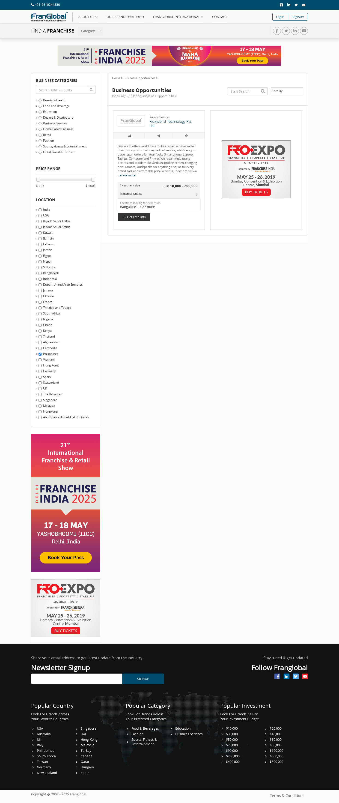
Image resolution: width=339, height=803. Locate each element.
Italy (40, 745)
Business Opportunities (139, 78)
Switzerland (51, 383)
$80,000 (276, 745)
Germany (49, 371)
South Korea (46, 756)
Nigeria (48, 319)
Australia (44, 734)
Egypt (47, 256)
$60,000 (276, 739)
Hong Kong (51, 365)
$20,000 (276, 728)
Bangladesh (51, 273)
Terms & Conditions (287, 795)
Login (280, 17)
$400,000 (233, 761)
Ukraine (48, 296)
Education (50, 112)
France (47, 302)
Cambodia (50, 348)
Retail (47, 135)
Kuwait (48, 233)
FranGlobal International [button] (177, 17)
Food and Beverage (56, 106)
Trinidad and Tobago (57, 308)
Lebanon (49, 244)
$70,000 (232, 745)
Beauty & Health (54, 100)
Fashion (48, 140)
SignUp (143, 679)
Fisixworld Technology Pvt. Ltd (170, 123)
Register (297, 17)
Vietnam (49, 359)
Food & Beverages (145, 728)
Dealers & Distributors (58, 117)
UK (45, 388)
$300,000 (276, 756)
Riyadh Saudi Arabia (56, 221)
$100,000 (276, 750)
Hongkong (50, 411)
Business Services (55, 123)
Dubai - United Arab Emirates (63, 284)
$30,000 (232, 734)
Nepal (47, 261)
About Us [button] (86, 17)
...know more (126, 175)
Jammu (48, 290)
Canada (86, 756)
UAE (84, 734)
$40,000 (276, 734)
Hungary (87, 767)
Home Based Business (58, 129)
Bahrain (48, 238)
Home (116, 78)
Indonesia (50, 279)
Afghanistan (51, 342)
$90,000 (232, 750)
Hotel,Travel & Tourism (58, 152)
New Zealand (47, 772)
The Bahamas (52, 394)
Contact (219, 17)
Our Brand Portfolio (125, 17)
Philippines (50, 354)
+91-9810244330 (47, 4)
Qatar (85, 761)
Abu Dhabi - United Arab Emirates (66, 417)
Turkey (86, 750)
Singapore (50, 400)
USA (46, 215)
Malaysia (49, 406)
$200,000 (233, 756)
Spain (47, 377)
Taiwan (42, 761)
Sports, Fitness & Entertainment (65, 146)
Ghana (47, 325)
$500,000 (276, 761)
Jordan (47, 250)
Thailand (49, 336)
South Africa (51, 313)
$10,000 (232, 728)
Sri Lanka (49, 267)
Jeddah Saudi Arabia (56, 227)
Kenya (47, 331)
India (46, 209)
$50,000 (232, 739)
